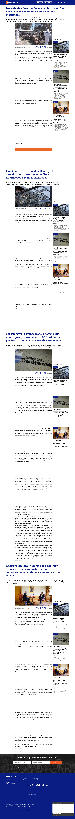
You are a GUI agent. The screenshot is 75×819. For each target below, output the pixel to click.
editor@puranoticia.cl (9, 781)
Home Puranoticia (35, 778)
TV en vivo (39, 2)
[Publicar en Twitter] (38, 47)
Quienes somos (24, 778)
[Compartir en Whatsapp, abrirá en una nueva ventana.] (43, 47)
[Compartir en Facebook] (41, 47)
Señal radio (47, 2)
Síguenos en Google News (10, 783)
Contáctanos (8, 782)
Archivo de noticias (36, 779)
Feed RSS (23, 779)
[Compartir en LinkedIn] (45, 47)
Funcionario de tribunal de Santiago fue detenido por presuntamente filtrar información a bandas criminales (60, 57)
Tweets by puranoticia (58, 775)
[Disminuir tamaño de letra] (59, 2)
